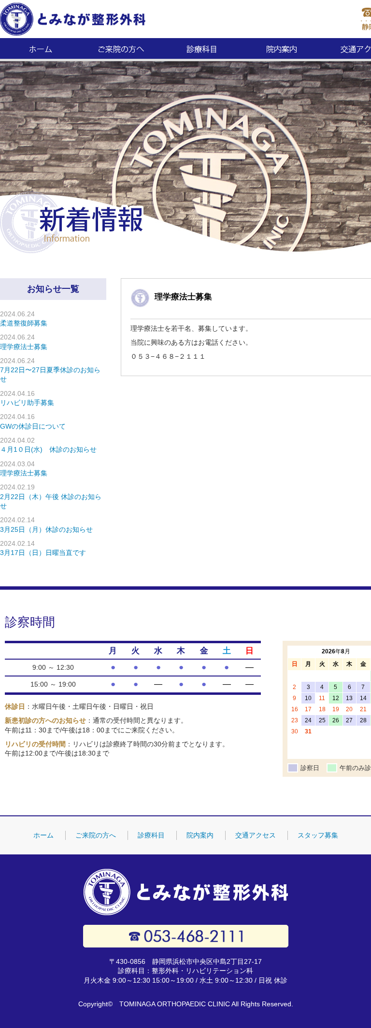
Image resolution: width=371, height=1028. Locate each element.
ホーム (40, 49)
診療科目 (201, 49)
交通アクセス (255, 835)
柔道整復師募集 (23, 323)
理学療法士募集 (183, 296)
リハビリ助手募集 (27, 402)
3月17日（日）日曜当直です (43, 552)
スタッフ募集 (318, 835)
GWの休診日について (33, 426)
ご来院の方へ (121, 49)
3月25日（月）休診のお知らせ (46, 529)
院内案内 (282, 49)
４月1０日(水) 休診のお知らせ (48, 449)
